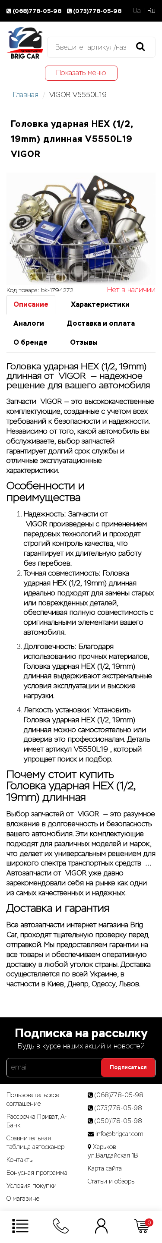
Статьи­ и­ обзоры (112, 1181)
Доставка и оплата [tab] (101, 323)
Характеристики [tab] (100, 304)
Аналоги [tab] (28, 323)
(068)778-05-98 (37, 11)
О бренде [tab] (30, 342)
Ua (137, 10)
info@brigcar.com (119, 1133)
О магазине (22, 1198)
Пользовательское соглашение (32, 1099)
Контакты (20, 1159)
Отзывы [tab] (84, 342)
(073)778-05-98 (97, 11)
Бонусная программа (36, 1172)
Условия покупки (31, 1185)
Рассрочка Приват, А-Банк (36, 1121)
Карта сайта (105, 1168)
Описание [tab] (30, 304)
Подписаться (128, 1067)
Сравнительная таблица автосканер (35, 1142)
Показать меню (81, 73)
